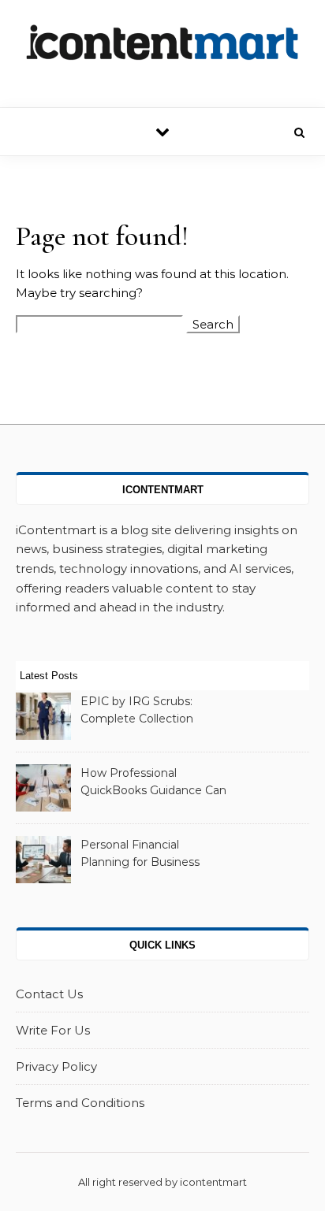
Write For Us (53, 1030)
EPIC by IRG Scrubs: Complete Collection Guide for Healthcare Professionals (137, 711)
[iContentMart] (162, 48)
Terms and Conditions (80, 1102)
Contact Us (49, 993)
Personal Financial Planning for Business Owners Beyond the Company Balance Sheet (149, 855)
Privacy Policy (56, 1066)
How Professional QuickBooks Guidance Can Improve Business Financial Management (153, 783)
